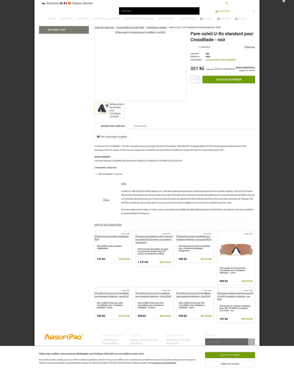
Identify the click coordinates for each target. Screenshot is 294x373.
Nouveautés (66, 19)
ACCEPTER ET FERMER (230, 355)
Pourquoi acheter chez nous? (144, 340)
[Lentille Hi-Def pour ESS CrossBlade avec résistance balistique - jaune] (113, 293)
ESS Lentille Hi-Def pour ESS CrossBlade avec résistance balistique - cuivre (232, 270)
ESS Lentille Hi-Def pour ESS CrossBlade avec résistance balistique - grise (192, 305)
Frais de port (136, 343)
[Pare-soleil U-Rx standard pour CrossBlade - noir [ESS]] (140, 32)
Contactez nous (187, 19)
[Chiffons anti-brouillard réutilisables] (113, 236)
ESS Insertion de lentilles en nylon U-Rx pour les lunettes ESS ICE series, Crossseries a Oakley (153, 251)
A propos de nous (110, 343)
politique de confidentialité (164, 363)
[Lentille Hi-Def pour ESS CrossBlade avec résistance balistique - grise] (195, 293)
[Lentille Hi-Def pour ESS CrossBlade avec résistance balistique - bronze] (154, 293)
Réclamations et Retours (178, 340)
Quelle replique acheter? (106, 19)
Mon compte (172, 343)
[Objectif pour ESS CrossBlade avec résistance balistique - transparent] (195, 236)
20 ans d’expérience (245, 67)
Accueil (52, 19)
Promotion (83, 19)
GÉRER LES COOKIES (230, 364)
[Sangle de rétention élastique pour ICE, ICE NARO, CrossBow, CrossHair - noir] (236, 293)
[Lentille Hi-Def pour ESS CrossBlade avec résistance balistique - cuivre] (236, 236)
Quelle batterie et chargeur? (139, 19)
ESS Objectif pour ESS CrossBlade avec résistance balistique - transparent (194, 248)
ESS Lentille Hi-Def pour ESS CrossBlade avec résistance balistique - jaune (110, 305)
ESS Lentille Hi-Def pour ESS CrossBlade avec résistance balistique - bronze (151, 305)
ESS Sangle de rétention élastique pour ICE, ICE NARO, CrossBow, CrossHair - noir (235, 308)
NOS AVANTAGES (166, 19)
